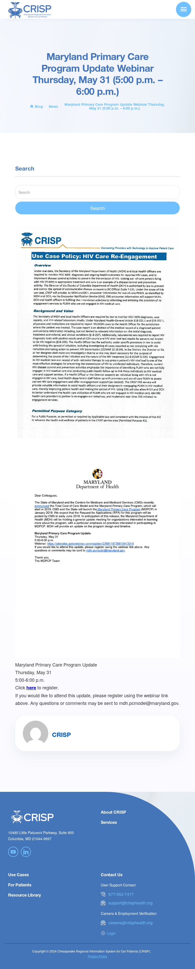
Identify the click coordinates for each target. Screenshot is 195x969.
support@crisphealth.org (130, 903)
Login (111, 933)
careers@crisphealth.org (130, 923)
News (53, 106)
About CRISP (113, 812)
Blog (39, 106)
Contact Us (112, 874)
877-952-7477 (121, 894)
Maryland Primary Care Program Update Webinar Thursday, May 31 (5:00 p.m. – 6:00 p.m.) (114, 106)
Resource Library (24, 894)
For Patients (19, 884)
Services (109, 822)
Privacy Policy (97, 956)
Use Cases (18, 874)
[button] (183, 9)
